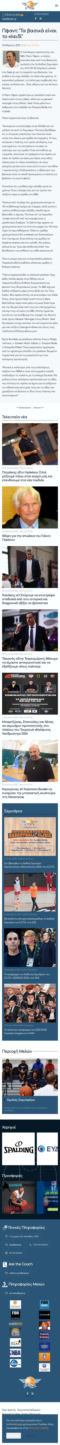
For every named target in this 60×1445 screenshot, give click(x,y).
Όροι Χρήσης (9, 1409)
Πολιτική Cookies (11, 1414)
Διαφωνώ (30, 1435)
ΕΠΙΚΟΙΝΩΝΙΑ (41, 14)
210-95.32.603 (15, 1252)
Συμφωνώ (13, 1435)
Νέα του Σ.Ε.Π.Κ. (30, 45)
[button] (56, 5)
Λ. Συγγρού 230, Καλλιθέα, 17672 (24, 1236)
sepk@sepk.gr (9, 18)
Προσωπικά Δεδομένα (28, 1409)
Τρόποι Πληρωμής (30, 1414)
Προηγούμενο (25, 407)
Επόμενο (37, 407)
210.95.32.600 (12, 14)
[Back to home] (30, 5)
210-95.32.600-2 (40, 1244)
